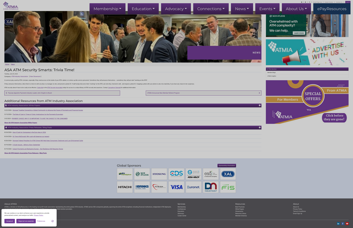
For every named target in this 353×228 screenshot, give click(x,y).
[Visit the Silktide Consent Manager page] (52, 221)
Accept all (9, 221)
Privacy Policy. (38, 215)
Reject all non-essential (26, 221)
